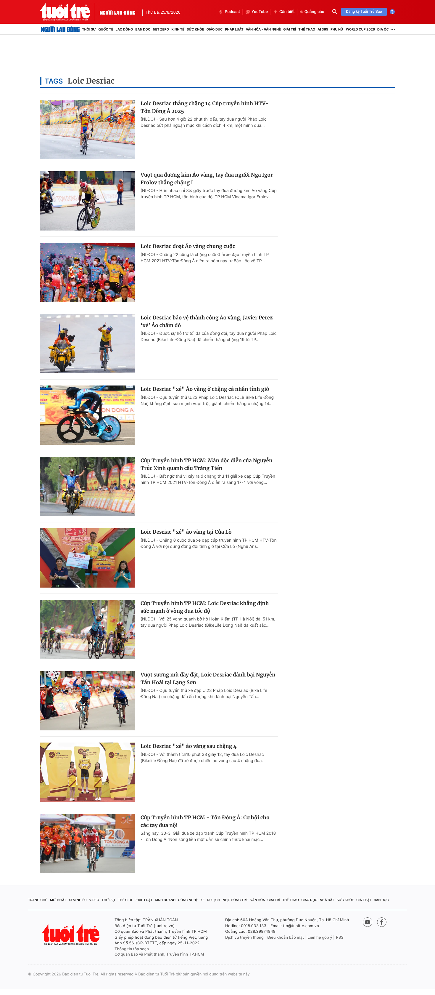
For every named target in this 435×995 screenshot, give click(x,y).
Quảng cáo (314, 11)
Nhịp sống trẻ (235, 900)
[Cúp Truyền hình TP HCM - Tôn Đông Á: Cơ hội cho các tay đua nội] (87, 843)
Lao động (124, 29)
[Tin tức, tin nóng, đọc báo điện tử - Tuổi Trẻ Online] (70, 12)
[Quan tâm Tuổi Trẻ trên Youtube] (367, 922)
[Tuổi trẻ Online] (71, 934)
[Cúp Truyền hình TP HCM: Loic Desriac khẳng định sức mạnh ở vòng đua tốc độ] (87, 629)
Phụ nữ (337, 29)
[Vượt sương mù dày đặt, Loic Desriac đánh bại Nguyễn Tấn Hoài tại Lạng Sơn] (87, 700)
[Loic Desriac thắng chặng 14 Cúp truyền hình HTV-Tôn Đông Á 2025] (87, 129)
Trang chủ (38, 900)
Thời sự (89, 29)
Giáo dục (215, 29)
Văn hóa (257, 900)
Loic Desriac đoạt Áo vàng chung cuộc (188, 246)
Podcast (232, 11)
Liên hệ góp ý (320, 937)
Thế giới (125, 900)
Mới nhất (58, 900)
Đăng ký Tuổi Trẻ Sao (364, 11)
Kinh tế (177, 29)
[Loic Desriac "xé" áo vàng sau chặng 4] (87, 772)
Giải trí (289, 29)
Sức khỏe (195, 29)
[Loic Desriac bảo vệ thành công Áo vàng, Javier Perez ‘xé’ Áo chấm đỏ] (87, 343)
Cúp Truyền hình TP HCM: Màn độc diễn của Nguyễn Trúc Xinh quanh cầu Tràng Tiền (207, 464)
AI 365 (323, 29)
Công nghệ (188, 900)
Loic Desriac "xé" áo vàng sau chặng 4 (189, 746)
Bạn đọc (142, 29)
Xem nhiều (78, 900)
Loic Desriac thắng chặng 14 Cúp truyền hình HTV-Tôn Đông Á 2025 (205, 107)
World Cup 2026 (360, 29)
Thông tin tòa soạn (132, 949)
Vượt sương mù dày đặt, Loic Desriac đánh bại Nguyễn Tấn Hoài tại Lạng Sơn (208, 678)
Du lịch (213, 900)
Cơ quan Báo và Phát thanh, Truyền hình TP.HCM (159, 954)
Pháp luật (234, 29)
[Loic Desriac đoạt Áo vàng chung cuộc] (87, 272)
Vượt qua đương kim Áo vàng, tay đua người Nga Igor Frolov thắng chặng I (207, 179)
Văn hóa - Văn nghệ (263, 29)
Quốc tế (105, 29)
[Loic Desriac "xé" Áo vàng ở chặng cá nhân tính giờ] (87, 415)
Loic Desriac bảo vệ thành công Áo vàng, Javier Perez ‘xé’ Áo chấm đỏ (207, 321)
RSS (339, 937)
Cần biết (287, 11)
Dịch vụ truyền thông (244, 937)
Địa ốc (383, 29)
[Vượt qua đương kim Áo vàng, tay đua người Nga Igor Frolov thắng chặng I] (87, 201)
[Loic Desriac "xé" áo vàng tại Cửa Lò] (87, 558)
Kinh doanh (165, 900)
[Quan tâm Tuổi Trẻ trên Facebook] (381, 922)
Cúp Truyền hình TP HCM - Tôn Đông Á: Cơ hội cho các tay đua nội (205, 821)
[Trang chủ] (60, 29)
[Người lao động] (117, 12)
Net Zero (161, 29)
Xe (202, 900)
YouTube (260, 11)
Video (94, 900)
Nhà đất (327, 900)
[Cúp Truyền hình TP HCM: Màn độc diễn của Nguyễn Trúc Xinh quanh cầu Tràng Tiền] (87, 486)
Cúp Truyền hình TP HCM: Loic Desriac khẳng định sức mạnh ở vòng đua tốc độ (205, 607)
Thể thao (306, 29)
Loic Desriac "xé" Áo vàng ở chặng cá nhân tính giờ (205, 389)
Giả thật (363, 900)
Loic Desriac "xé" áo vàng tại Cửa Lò (186, 532)
